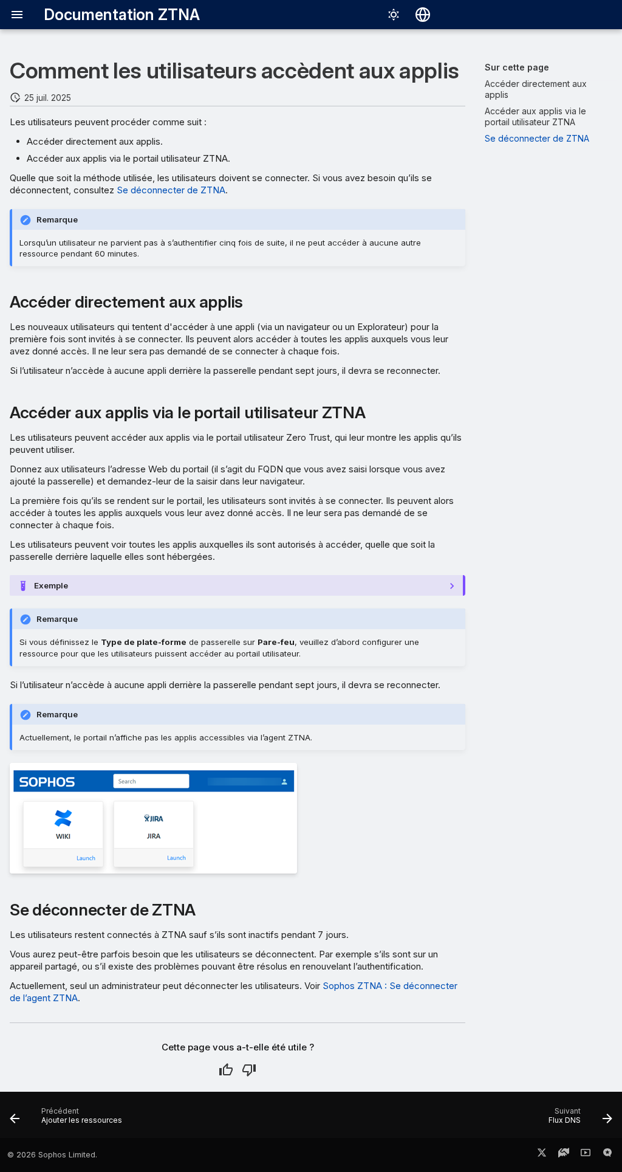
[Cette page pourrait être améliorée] (249, 1070)
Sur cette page (517, 67)
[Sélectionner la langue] (423, 14)
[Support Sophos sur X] (542, 1155)
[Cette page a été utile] (226, 1070)
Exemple (51, 585)
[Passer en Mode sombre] (393, 14)
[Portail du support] (563, 1155)
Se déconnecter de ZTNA (171, 190)
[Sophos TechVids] (585, 1155)
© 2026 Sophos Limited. (52, 1154)
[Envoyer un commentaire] (607, 1155)
